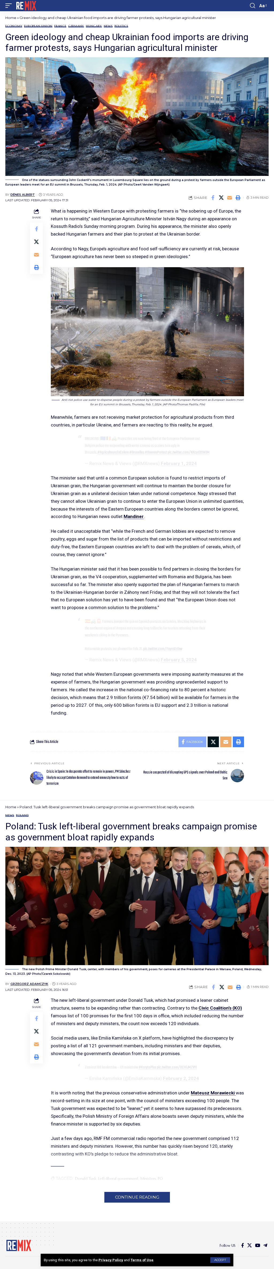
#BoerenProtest (156, 452)
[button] (220, 1260)
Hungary (94, 26)
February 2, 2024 (181, 1078)
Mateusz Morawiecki (213, 1093)
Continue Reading (137, 1197)
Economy (13, 26)
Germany (76, 26)
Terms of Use (142, 1260)
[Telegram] (265, 1245)
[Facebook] (242, 1245)
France (60, 26)
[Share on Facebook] (213, 197)
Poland (22, 815)
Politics (121, 26)
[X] (249, 1245)
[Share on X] (221, 197)
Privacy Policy (110, 1260)
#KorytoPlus (147, 1067)
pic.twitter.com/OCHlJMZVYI (177, 1067)
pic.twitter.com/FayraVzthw (162, 649)
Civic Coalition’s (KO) (220, 1008)
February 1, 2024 (179, 463)
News (108, 26)
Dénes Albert (22, 195)
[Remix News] (25, 5)
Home (10, 18)
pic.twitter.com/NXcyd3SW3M (189, 452)
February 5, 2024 (179, 659)
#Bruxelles (136, 452)
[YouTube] (257, 1245)
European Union (38, 26)
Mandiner (134, 516)
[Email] (229, 197)
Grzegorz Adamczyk (29, 984)
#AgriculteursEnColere (113, 452)
